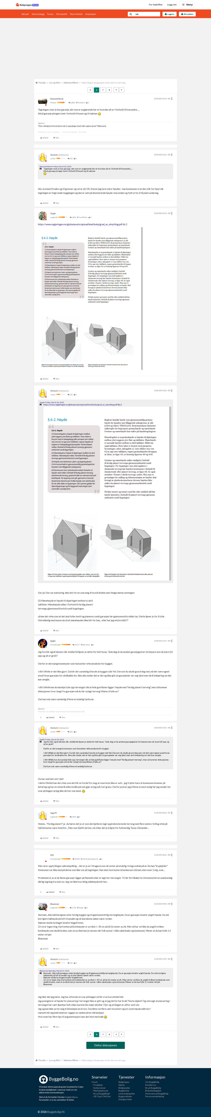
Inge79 (53, 813)
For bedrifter (155, 4)
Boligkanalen (124, 1088)
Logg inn (172, 4)
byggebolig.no (71, 1097)
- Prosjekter (97, 1085)
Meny (189, 4)
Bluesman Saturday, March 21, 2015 (54, 971)
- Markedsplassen (100, 1090)
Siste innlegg (38, 14)
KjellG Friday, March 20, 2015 (52, 739)
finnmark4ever (56, 99)
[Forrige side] (116, 89)
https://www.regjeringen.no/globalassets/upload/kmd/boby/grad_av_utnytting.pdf (80, 224)
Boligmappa (123, 1082)
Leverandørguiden (126, 1093)
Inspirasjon (90, 14)
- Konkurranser (99, 1088)
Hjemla (121, 1085)
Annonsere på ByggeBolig (156, 1093)
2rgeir (53, 213)
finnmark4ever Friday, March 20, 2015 (55, 166)
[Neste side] (121, 89)
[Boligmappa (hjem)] (27, 4)
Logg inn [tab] (170, 14)
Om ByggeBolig (152, 1082)
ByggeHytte (123, 1090)
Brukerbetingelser (153, 1090)
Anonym (54, 155)
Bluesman (54, 904)
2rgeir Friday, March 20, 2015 (52, 402)
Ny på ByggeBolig (153, 1088)
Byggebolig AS (56, 1111)
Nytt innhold (76, 14)
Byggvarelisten (125, 1096)
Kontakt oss (150, 1085)
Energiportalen (125, 1099)
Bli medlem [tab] (188, 14)
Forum (50, 14)
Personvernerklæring (154, 1096)
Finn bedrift (61, 14)
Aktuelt (25, 14)
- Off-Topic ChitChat (101, 1096)
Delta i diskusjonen (105, 1045)
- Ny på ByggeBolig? (101, 1093)
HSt (52, 855)
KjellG (53, 641)
